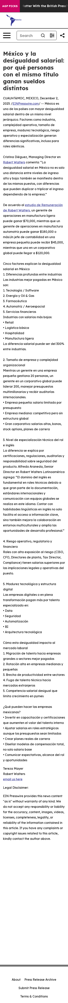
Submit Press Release (34, 988)
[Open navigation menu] (7, 35)
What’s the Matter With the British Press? (36, 6)
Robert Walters (14, 162)
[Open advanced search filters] (51, 35)
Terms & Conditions (34, 996)
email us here (12, 779)
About (16, 979)
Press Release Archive (40, 979)
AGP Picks (10, 6)
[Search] (42, 35)
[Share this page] (62, 35)
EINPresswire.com (25, 103)
